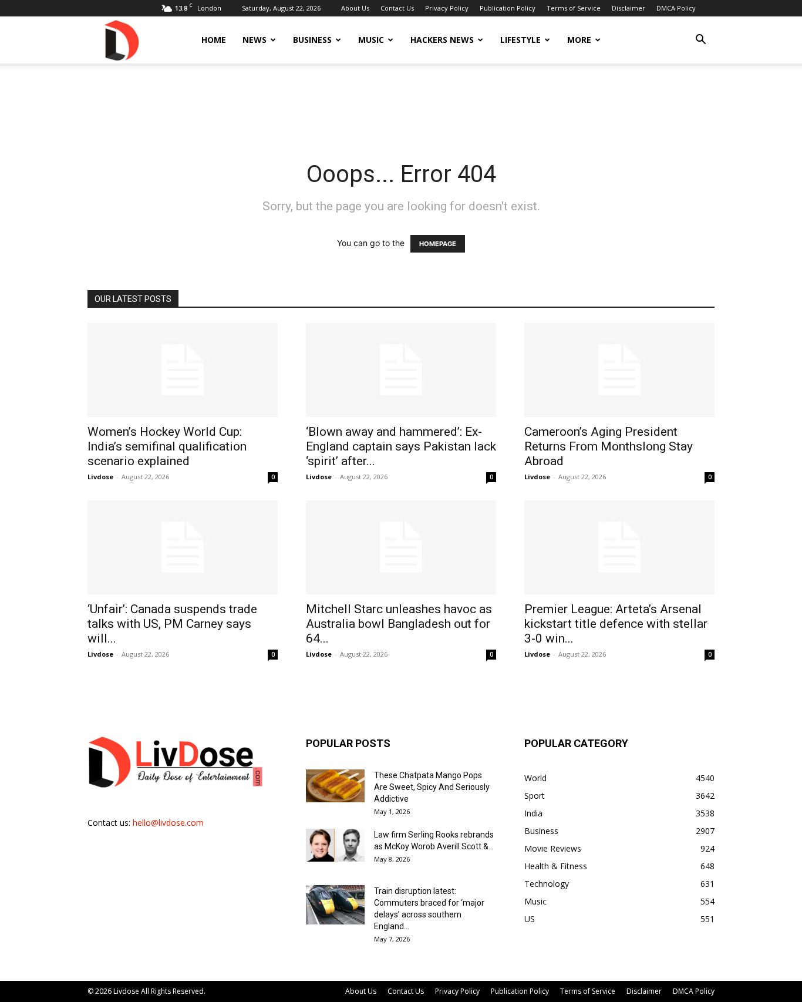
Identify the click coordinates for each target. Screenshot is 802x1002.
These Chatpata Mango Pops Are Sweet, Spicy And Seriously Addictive (432, 787)
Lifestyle (520, 39)
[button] (700, 40)
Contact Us (397, 8)
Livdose (100, 476)
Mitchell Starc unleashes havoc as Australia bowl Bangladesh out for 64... (399, 623)
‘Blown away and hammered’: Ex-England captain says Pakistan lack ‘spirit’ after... (401, 446)
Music (371, 39)
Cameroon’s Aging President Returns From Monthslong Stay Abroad (608, 446)
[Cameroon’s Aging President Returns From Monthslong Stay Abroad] (619, 370)
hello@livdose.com (168, 822)
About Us (355, 8)
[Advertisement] (401, 104)
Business (312, 39)
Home (213, 39)
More (579, 39)
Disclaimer (628, 8)
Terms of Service (574, 8)
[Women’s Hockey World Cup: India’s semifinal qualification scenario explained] (182, 370)
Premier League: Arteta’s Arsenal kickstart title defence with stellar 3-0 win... (615, 623)
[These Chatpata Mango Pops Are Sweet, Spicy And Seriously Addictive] (335, 785)
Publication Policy (507, 8)
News (254, 39)
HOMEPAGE (437, 244)
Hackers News (442, 39)
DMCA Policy (676, 8)
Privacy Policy (447, 8)
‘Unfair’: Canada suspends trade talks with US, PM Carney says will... (172, 623)
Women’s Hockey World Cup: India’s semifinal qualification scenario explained (167, 446)
